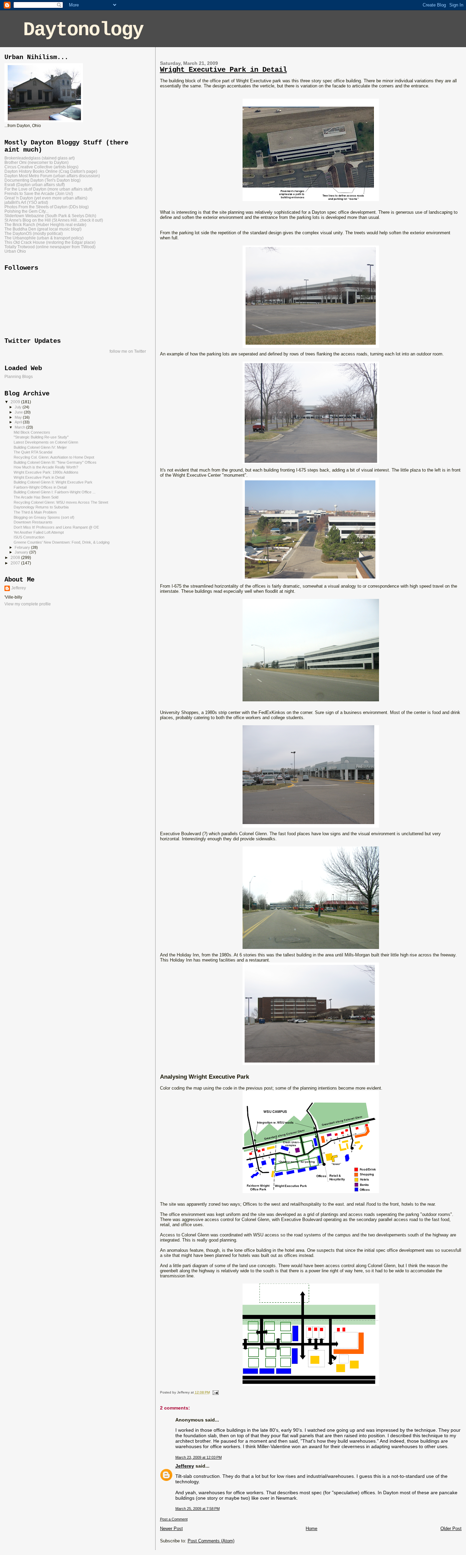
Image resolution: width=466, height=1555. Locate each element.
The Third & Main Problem (35, 512)
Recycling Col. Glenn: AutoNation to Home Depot (54, 457)
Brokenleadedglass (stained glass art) (39, 158)
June (19, 412)
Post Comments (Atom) (211, 1540)
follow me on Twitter (128, 351)
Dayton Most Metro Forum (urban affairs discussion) (52, 175)
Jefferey (184, 1466)
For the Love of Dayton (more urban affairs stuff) (48, 189)
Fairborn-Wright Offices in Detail (40, 487)
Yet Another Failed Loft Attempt (39, 532)
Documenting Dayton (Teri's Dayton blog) (42, 180)
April (19, 422)
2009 (16, 402)
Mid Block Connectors (32, 432)
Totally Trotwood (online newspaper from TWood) (50, 246)
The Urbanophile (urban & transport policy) (44, 238)
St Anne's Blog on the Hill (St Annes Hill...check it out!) (53, 220)
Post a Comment (174, 1519)
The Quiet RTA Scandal (33, 452)
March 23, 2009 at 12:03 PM (198, 1457)
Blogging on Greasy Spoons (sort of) (44, 517)
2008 (16, 557)
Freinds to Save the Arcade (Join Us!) (38, 193)
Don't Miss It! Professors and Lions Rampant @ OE (56, 527)
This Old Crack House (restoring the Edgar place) (50, 242)
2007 (16, 563)
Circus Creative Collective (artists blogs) (41, 167)
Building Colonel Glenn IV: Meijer (40, 447)
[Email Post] (215, 1392)
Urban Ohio (15, 251)
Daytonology (83, 30)
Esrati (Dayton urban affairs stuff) (34, 184)
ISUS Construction (29, 537)
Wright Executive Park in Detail (223, 70)
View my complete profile (27, 604)
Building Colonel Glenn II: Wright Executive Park (53, 482)
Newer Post (171, 1528)
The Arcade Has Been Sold (36, 497)
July (19, 407)
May (19, 417)
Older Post (451, 1528)
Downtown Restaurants (33, 522)
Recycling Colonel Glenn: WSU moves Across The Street (61, 502)
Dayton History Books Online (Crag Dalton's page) (50, 171)
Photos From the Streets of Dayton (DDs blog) (46, 207)
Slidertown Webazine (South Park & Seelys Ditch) (50, 215)
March (20, 427)
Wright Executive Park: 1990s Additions (46, 472)
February (23, 547)
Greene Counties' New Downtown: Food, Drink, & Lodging (62, 542)
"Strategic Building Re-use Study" (41, 437)
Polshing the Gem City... (26, 211)
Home (311, 1528)
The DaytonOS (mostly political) (33, 233)
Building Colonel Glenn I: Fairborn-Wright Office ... (55, 492)
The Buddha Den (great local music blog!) (43, 229)
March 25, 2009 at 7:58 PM (197, 1509)
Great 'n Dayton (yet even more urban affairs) (45, 198)
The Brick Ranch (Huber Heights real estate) (45, 224)
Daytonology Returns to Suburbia (41, 507)
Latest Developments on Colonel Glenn (46, 442)
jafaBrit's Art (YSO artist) (26, 202)
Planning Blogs (18, 376)
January (22, 552)
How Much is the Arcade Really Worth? (46, 467)
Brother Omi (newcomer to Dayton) (36, 162)
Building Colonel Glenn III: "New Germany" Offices (55, 462)
